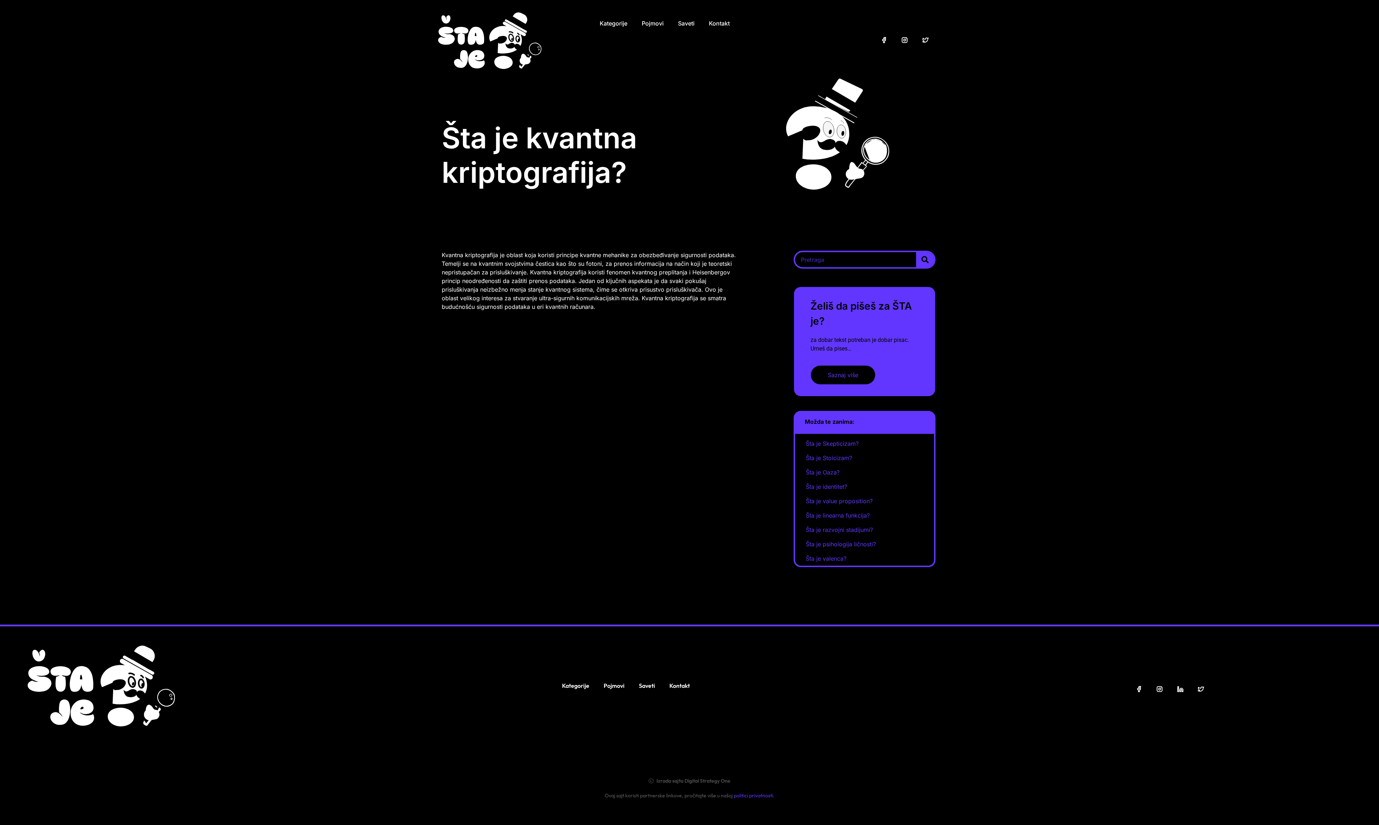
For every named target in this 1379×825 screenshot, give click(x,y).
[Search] (925, 259)
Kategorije (613, 23)
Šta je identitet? (826, 486)
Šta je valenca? (826, 558)
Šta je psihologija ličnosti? (841, 544)
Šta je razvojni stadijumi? (839, 529)
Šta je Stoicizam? (829, 458)
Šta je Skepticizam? (832, 443)
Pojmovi (653, 23)
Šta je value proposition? (839, 501)
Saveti (686, 23)
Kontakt (719, 23)
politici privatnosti (753, 795)
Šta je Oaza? (823, 472)
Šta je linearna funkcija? (838, 515)
